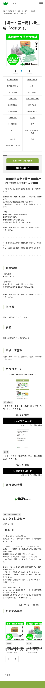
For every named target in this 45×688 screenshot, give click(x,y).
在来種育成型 (32, 111)
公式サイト (7, 524)
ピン (12, 130)
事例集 (12, 139)
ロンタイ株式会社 (14, 519)
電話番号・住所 (9, 530)
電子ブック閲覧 (22, 414)
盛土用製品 (13, 92)
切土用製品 (32, 92)
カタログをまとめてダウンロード (21, 374)
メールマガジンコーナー (12, 146)
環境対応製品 (13, 105)
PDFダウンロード (22, 168)
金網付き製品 (32, 79)
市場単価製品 (13, 111)
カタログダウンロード (22, 421)
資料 (32, 139)
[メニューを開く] (41, 3)
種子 (32, 124)
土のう (32, 86)
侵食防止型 (32, 105)
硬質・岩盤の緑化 (32, 98)
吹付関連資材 (13, 124)
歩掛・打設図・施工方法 (32, 131)
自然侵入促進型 (12, 79)
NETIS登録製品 (12, 86)
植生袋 (32, 117)
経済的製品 (13, 117)
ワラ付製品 (13, 98)
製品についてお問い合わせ (22, 160)
